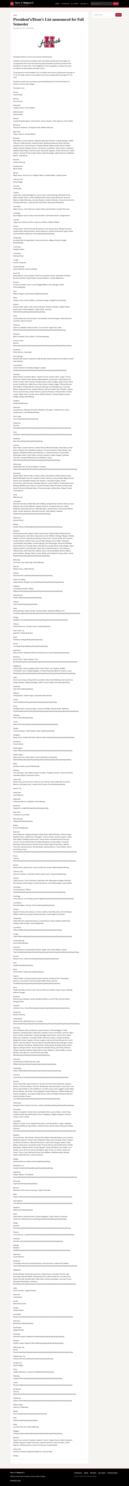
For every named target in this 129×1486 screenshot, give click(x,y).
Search (116, 4)
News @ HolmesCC (24, 2)
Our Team (102, 1473)
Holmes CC (84, 4)
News (57, 4)
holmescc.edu (15, 1480)
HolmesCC (78, 1473)
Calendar (65, 4)
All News (74, 4)
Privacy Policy (112, 1473)
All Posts (93, 1473)
